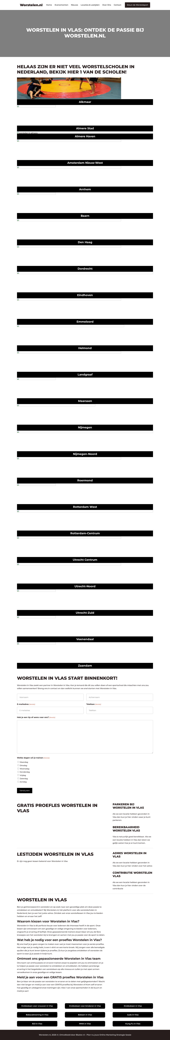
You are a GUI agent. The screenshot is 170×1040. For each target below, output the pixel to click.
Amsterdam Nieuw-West (85, 162)
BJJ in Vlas (37, 1024)
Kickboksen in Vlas (133, 1006)
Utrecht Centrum (85, 559)
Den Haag (85, 242)
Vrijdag (23, 775)
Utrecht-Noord (85, 586)
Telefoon (93, 704)
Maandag (24, 762)
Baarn (85, 215)
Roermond (85, 480)
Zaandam (85, 665)
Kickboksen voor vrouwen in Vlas (37, 1006)
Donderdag (25, 772)
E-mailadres (26, 704)
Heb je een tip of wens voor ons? (36, 717)
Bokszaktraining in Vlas (37, 1015)
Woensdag (24, 769)
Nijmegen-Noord (85, 454)
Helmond (85, 348)
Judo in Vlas (133, 1015)
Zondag (23, 782)
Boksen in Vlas (85, 1015)
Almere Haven (85, 136)
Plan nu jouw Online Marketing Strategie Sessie (109, 1035)
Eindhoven (85, 295)
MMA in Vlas (85, 1024)
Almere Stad (85, 128)
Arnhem (85, 189)
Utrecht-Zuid (85, 612)
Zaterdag (24, 778)
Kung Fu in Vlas (132, 1024)
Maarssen (85, 401)
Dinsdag (23, 765)
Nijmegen (85, 427)
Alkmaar (85, 102)
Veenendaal (85, 639)
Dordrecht (85, 268)
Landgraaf (85, 374)
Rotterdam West (85, 507)
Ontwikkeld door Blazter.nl (72, 1035)
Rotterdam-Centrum (85, 533)
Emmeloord (85, 321)
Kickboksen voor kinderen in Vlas (85, 1006)
